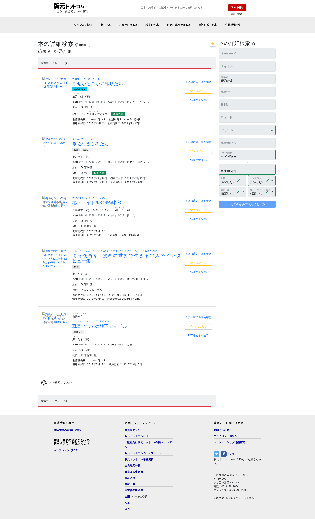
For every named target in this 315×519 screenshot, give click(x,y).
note (231, 453)
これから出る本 (128, 24)
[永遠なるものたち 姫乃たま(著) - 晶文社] (55, 142)
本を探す (238, 7)
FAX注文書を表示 (198, 100)
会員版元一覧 (233, 24)
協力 (127, 508)
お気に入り (200, 91)
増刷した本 (152, 24)
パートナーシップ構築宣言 (229, 442)
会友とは (130, 477)
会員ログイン (133, 429)
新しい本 (106, 24)
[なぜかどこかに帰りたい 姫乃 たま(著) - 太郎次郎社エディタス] (55, 84)
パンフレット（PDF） (67, 450)
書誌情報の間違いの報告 (68, 429)
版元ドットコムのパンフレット (143, 453)
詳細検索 (236, 14)
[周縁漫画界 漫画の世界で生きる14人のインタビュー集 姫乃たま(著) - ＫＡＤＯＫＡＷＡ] (55, 258)
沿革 (127, 502)
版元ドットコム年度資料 (139, 459)
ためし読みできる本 (179, 24)
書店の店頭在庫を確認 (198, 81)
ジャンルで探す (83, 24)
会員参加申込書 (134, 471)
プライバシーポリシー (227, 436)
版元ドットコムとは (136, 436)
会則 (127, 496)
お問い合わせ (222, 429)
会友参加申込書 (134, 490)
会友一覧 (130, 484)
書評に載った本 (208, 24)
